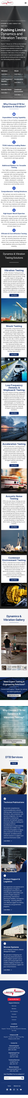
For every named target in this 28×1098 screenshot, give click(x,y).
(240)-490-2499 (14, 1071)
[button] (3, 645)
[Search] (22, 1078)
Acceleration (18, 79)
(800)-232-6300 (12, 1049)
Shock (16, 71)
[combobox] (12, 1078)
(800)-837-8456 (14, 1056)
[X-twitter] (17, 1089)
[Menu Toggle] (25, 3)
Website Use (17, 1086)
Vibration (4, 71)
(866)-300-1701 (14, 1064)
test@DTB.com (14, 1055)
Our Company (14, 1011)
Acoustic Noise (6, 89)
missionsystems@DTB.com (14, 1069)
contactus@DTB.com (14, 1047)
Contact (14, 1019)
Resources (14, 1017)
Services (4, 20)
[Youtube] (20, 1089)
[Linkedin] (7, 1089)
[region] (14, 648)
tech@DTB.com (14, 1062)
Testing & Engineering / (17, 20)
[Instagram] (14, 1089)
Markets (14, 1008)
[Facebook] (10, 1089)
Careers (14, 1014)
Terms (9, 1086)
